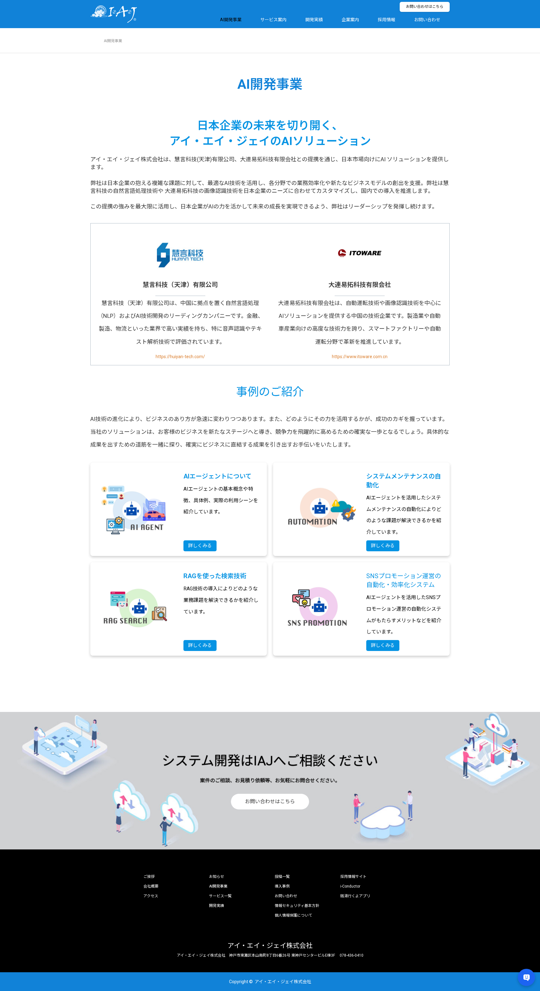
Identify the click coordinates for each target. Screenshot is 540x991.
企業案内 (350, 19)
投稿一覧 (282, 876)
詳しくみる (200, 545)
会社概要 (150, 886)
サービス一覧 (220, 896)
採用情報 (386, 19)
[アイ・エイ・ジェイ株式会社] (137, 14)
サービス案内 (273, 19)
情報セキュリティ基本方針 (297, 905)
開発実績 (314, 19)
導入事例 (282, 886)
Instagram (117, 981)
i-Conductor (350, 886)
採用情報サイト (353, 876)
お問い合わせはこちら (424, 6)
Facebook (106, 981)
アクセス (150, 896)
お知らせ (216, 876)
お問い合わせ (427, 19)
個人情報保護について (293, 915)
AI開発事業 (231, 19)
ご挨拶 (149, 876)
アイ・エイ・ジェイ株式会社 (270, 946)
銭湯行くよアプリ (355, 896)
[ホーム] (92, 30)
